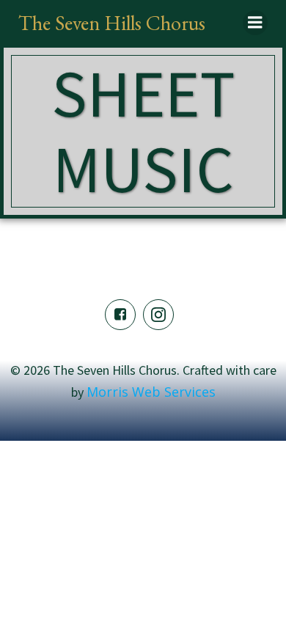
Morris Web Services (151, 391)
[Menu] (255, 22)
